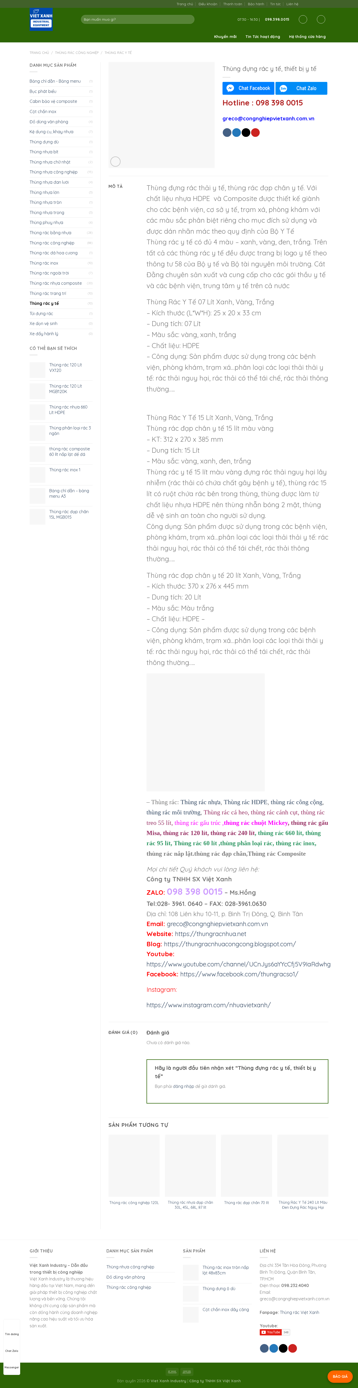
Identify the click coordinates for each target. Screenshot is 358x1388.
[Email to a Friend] (246, 132)
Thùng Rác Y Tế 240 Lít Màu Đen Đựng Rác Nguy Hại (303, 1205)
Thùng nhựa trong (47, 212)
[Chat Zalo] (301, 88)
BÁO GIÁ (340, 1376)
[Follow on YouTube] (325, 4)
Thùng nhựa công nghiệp (54, 172)
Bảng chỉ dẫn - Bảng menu (55, 81)
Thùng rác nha (201, 802)
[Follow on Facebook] (304, 4)
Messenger (11, 1367)
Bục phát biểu (43, 91)
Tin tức (275, 4)
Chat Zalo (11, 1351)
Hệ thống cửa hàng (307, 36)
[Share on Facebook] (227, 132)
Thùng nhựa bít (44, 151)
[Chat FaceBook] (248, 88)
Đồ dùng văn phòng (49, 121)
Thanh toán (232, 4)
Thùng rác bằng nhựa (50, 232)
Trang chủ (185, 4)
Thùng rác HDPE (246, 802)
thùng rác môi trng (173, 812)
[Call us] (320, 4)
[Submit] (189, 19)
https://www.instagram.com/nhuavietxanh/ (209, 1005)
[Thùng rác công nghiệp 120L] (134, 1166)
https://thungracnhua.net (210, 934)
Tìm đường (12, 1334)
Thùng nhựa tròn (46, 202)
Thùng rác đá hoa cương (54, 252)
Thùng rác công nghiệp (77, 53)
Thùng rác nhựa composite (56, 283)
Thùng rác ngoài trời (49, 273)
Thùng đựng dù (44, 141)
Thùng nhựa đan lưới (49, 182)
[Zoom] (115, 161)
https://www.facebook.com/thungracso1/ (239, 974)
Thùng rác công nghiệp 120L (134, 1202)
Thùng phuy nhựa (46, 222)
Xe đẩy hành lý (44, 333)
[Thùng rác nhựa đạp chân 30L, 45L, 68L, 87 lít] (190, 1166)
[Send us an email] (315, 4)
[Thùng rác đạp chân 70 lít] (246, 1166)
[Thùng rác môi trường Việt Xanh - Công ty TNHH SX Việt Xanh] (51, 19)
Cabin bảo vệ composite (53, 101)
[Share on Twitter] (236, 132)
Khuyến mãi (225, 36)
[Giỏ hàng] (321, 19)
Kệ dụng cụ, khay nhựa (51, 131)
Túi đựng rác (41, 313)
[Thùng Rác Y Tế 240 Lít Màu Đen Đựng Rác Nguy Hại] (302, 1166)
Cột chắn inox (43, 111)
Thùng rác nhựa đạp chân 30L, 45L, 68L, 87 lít (190, 1205)
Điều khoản (208, 4)
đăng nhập (183, 1086)
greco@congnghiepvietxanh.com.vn (217, 924)
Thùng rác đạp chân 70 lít (246, 1202)
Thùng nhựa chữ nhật (50, 162)
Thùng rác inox (44, 263)
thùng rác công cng (296, 802)
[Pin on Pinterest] (255, 132)
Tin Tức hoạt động (263, 36)
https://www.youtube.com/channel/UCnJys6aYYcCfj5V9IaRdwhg (239, 964)
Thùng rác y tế (118, 53)
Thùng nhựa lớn (44, 192)
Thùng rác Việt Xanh (299, 1312)
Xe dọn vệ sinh (43, 323)
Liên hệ (292, 4)
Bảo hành (256, 4)
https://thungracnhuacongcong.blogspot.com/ (230, 944)
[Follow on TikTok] (309, 4)
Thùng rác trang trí (48, 293)
